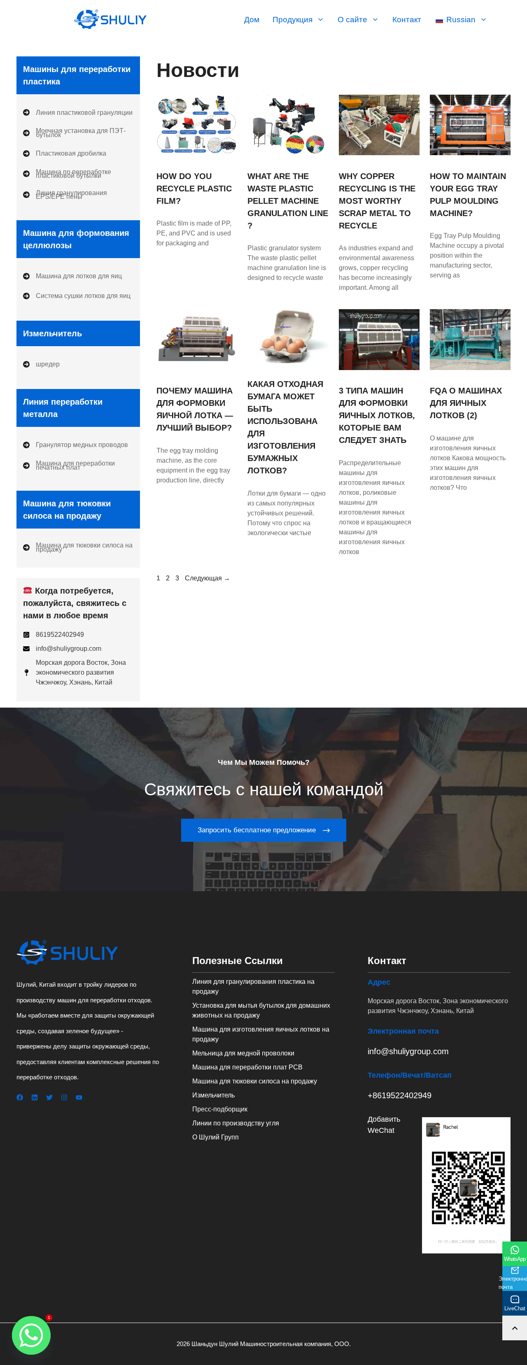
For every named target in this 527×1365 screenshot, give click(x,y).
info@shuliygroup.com (408, 1051)
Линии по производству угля (235, 1123)
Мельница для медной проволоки (243, 1053)
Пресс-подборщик (219, 1109)
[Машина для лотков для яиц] (72, 276)
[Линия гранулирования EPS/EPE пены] (78, 195)
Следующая (207, 578)
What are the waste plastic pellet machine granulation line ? (287, 201)
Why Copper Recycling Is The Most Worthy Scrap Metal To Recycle (377, 201)
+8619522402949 (399, 1095)
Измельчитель (213, 1095)
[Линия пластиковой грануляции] (78, 112)
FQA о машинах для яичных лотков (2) (466, 403)
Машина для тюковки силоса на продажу (254, 1081)
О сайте (352, 19)
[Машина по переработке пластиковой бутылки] (78, 174)
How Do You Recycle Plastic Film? (194, 188)
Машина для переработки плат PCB (247, 1067)
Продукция (292, 19)
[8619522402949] (53, 635)
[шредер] (41, 364)
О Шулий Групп (215, 1137)
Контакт (406, 19)
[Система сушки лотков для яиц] (77, 296)
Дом (251, 19)
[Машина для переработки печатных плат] (78, 465)
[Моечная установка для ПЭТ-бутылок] (78, 133)
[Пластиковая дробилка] (64, 153)
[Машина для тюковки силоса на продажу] (78, 547)
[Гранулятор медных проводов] (75, 445)
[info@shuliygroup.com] (62, 649)
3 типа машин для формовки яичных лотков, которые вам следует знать (377, 415)
